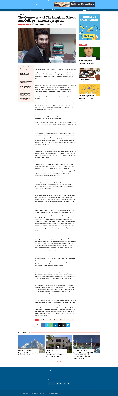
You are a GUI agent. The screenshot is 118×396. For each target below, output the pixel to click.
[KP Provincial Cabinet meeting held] (89, 74)
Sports (80, 390)
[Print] (64, 325)
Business (69, 390)
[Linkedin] (55, 325)
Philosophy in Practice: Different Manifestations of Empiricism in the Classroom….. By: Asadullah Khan (86, 62)
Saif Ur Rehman (40, 24)
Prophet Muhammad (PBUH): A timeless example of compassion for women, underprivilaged (26, 80)
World (57, 390)
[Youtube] (68, 383)
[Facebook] (43, 325)
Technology (75, 390)
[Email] (60, 325)
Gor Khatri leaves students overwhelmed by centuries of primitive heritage (25, 73)
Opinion (61, 390)
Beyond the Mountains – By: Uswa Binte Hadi (25, 67)
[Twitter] (47, 325)
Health (65, 390)
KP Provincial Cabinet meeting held (85, 80)
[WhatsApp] (51, 325)
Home (19, 14)
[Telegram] (68, 325)
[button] (93, 10)
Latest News (27, 24)
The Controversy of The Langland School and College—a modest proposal (56, 319)
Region (53, 390)
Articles (23, 14)
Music (83, 390)
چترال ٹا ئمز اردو (92, 390)
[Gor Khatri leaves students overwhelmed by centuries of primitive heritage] (59, 344)
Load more (89, 103)
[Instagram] (53, 383)
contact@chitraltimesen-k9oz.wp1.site (61, 379)
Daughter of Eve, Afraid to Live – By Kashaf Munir (25, 87)
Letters (87, 390)
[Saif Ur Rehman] (33, 24)
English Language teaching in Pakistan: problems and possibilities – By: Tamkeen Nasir (86, 98)
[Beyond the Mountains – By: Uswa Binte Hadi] (31, 344)
